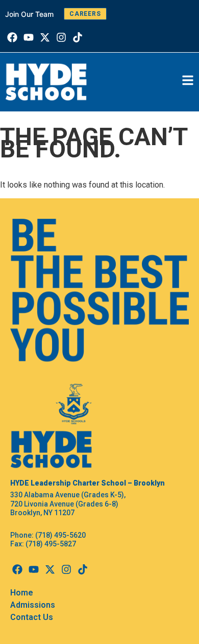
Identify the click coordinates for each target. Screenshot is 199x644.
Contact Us (31, 617)
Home (21, 592)
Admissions (32, 605)
